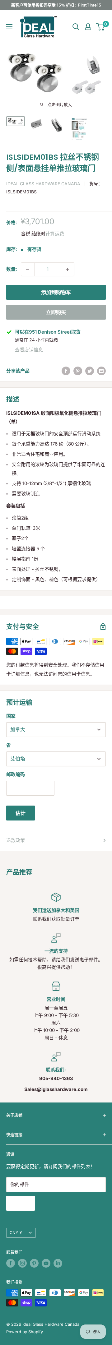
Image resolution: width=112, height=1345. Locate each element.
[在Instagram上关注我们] (22, 1263)
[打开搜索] (75, 26)
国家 (11, 716)
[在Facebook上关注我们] (10, 1263)
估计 (21, 813)
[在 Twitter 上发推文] (89, 371)
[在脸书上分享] (66, 371)
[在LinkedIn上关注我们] (58, 1263)
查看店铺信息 (29, 350)
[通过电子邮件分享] (101, 371)
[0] (101, 26)
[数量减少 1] (27, 269)
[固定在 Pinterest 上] (77, 371)
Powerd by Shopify (24, 1331)
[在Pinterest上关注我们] (34, 1263)
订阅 (21, 1203)
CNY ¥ (16, 1232)
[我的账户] (88, 26)
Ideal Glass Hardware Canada (43, 183)
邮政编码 (15, 774)
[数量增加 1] (67, 269)
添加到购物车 (56, 292)
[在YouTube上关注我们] (46, 1263)
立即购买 (56, 312)
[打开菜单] (9, 26)
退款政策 (15, 840)
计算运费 (54, 234)
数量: (11, 269)
